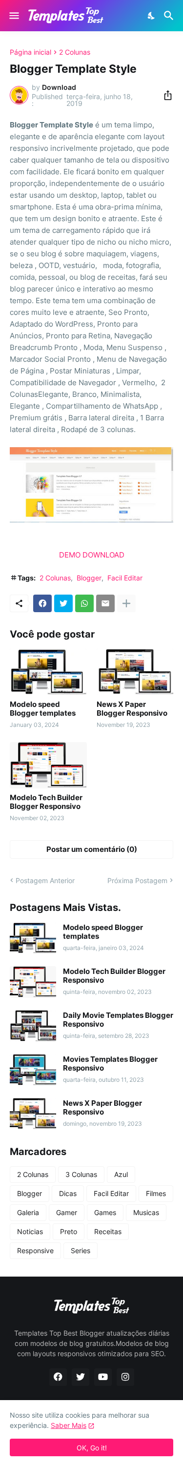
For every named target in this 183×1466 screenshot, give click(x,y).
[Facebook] (42, 603)
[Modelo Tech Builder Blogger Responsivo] (48, 765)
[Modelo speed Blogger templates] (48, 672)
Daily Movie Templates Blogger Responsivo (118, 1020)
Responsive (35, 1250)
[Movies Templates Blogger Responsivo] (33, 1070)
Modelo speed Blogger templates (43, 709)
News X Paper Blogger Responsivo (132, 709)
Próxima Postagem (137, 880)
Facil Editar (124, 578)
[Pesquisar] (170, 15)
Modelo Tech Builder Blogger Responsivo (46, 802)
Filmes (156, 1193)
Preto (68, 1231)
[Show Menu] (13, 15)
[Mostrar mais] (126, 603)
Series (80, 1250)
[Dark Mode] (151, 15)
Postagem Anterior (45, 880)
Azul (121, 1174)
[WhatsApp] (84, 603)
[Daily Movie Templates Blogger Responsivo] (33, 1026)
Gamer (66, 1212)
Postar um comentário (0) (91, 849)
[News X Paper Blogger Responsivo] (135, 672)
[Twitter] (63, 603)
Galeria (28, 1212)
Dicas (68, 1193)
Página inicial (30, 52)
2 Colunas (74, 52)
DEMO (70, 554)
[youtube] (103, 1377)
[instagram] (125, 1377)
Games (105, 1212)
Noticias (30, 1231)
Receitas (108, 1231)
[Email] (105, 603)
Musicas (146, 1212)
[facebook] (58, 1377)
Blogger (89, 578)
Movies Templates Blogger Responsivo (110, 1064)
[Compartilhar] (165, 95)
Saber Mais (68, 1425)
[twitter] (80, 1377)
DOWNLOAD (103, 554)
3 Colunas (81, 1174)
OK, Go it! (92, 1448)
